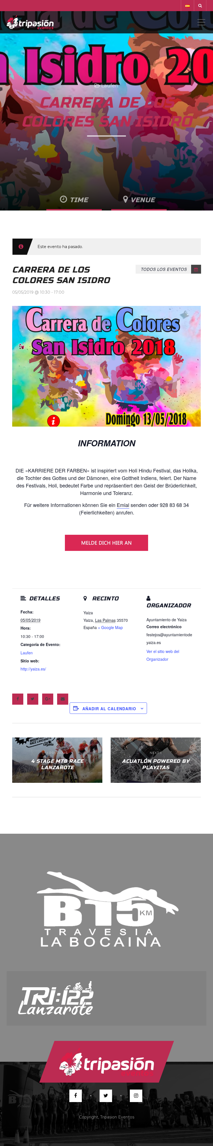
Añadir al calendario (109, 708)
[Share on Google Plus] (47, 699)
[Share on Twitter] (32, 699)
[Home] (30, 22)
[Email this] (62, 699)
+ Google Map (110, 627)
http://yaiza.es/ (33, 669)
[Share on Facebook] (17, 699)
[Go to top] (106, 1062)
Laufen (109, 86)
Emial (123, 504)
